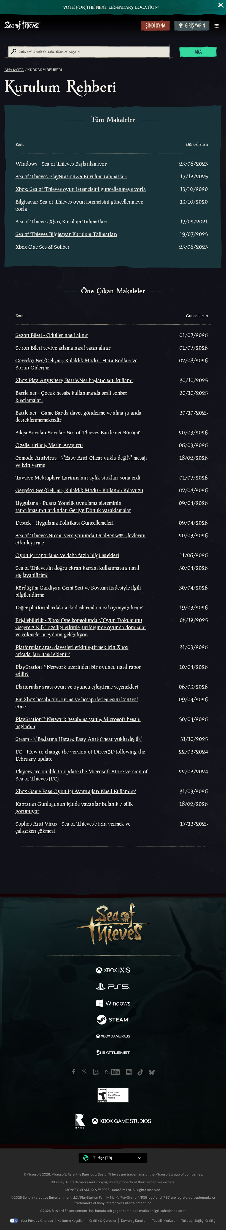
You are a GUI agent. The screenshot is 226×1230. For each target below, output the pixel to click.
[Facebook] (73, 1071)
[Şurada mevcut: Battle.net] (113, 1053)
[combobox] (88, 51)
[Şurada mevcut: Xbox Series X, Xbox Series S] (113, 971)
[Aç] (216, 26)
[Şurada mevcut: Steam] (113, 1020)
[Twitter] (84, 1071)
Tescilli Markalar (164, 1220)
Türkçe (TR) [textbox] (102, 1157)
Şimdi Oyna (155, 26)
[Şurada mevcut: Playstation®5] (113, 987)
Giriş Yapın (195, 26)
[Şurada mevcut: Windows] (113, 1004)
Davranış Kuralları (134, 1220)
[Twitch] (96, 1072)
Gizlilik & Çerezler (102, 1220)
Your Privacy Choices (37, 1220)
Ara (198, 52)
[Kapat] (221, 5)
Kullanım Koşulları (71, 1220)
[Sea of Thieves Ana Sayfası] (71, 25)
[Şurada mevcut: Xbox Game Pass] (113, 1037)
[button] (113, 1158)
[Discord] (129, 1072)
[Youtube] (112, 1072)
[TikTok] (140, 1072)
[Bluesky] (151, 1072)
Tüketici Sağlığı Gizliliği (198, 1220)
